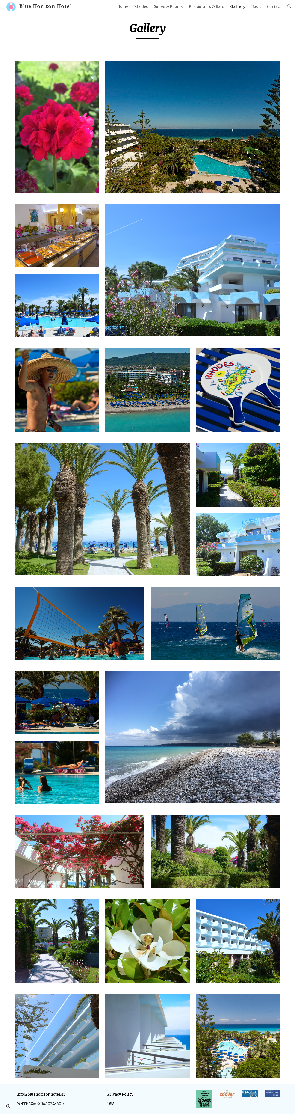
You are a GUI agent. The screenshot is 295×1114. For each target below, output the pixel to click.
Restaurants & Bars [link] (206, 6)
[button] (289, 6)
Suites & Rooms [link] (168, 6)
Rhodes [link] (141, 6)
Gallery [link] (237, 6)
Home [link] (122, 6)
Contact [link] (274, 6)
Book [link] (256, 6)
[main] (147, 30)
